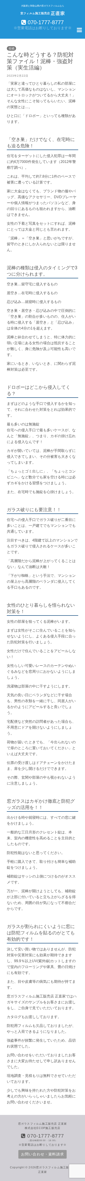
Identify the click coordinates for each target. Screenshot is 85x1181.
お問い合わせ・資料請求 (42, 1154)
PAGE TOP (78, 1141)
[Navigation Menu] (79, 29)
